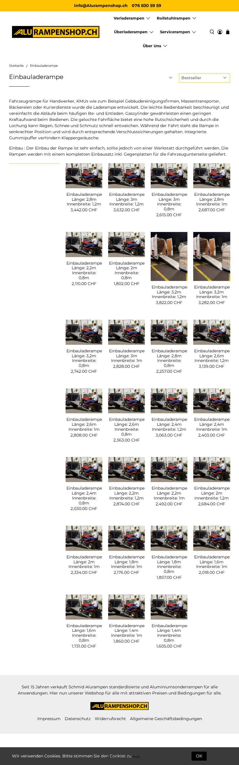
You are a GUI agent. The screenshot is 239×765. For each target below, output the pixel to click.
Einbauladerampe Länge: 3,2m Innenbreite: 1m (211, 291)
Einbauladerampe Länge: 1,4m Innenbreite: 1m (126, 630)
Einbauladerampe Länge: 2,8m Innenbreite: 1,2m (83, 199)
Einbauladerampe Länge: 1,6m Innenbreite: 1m (211, 561)
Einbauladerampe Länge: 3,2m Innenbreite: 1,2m (169, 291)
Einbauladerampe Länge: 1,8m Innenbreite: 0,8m (169, 564)
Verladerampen (129, 18)
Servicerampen (175, 31)
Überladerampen (130, 31)
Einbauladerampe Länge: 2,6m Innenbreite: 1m (83, 424)
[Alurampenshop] (55, 32)
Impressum (49, 718)
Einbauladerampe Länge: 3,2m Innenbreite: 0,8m (83, 358)
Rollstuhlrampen (173, 18)
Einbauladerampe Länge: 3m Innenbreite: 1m (126, 355)
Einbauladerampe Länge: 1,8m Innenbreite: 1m (126, 561)
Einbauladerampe (44, 66)
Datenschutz (78, 718)
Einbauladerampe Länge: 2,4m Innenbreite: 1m (211, 424)
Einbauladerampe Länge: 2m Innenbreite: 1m (83, 561)
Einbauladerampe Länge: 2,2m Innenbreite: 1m (169, 493)
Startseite (16, 66)
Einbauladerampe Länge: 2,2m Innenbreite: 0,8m (83, 270)
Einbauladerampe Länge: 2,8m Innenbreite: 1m (211, 199)
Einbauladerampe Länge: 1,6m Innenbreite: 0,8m (83, 633)
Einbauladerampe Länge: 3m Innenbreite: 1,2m (126, 199)
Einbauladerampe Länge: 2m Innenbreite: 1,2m (211, 493)
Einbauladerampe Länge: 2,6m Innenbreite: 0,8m (126, 427)
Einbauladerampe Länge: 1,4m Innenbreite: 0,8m (169, 633)
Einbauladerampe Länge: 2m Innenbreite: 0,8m (126, 270)
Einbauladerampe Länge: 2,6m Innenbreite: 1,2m (211, 355)
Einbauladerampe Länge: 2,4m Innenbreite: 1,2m (169, 424)
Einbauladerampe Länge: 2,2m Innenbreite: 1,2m (126, 493)
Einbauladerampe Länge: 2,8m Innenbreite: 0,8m (169, 358)
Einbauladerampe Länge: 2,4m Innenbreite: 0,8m (83, 495)
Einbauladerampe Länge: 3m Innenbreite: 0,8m (169, 202)
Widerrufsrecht (110, 718)
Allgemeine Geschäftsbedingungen (166, 718)
